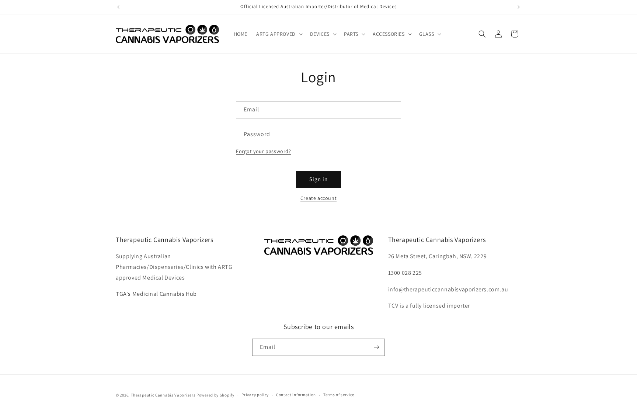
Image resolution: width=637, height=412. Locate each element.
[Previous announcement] (118, 7)
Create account (318, 198)
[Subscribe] (376, 347)
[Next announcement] (519, 7)
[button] (279, 34)
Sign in (318, 179)
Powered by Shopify (215, 395)
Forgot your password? (263, 151)
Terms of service (338, 394)
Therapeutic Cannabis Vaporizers (163, 395)
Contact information (296, 394)
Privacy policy (255, 394)
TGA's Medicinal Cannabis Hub (156, 294)
